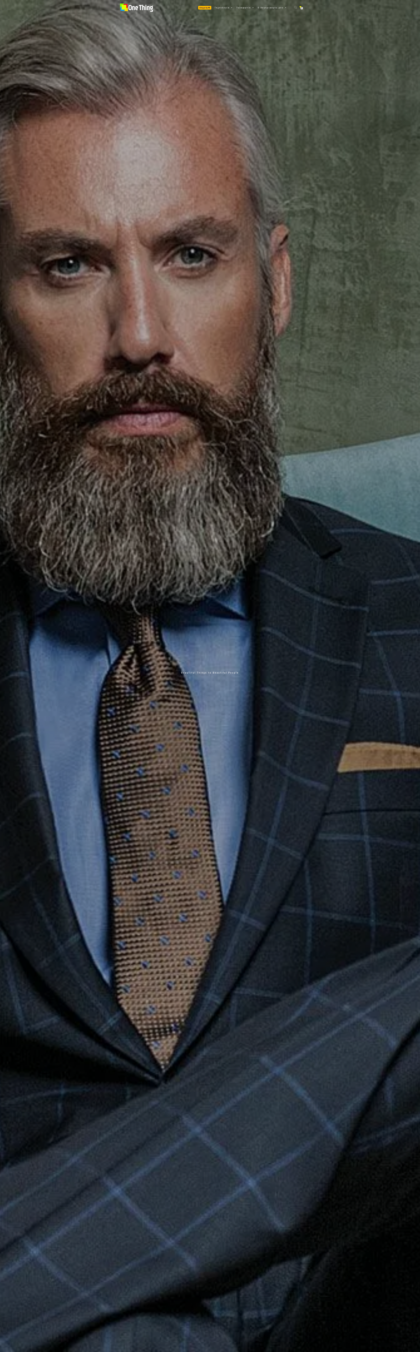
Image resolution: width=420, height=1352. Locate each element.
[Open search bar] (295, 7)
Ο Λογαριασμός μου (271, 7)
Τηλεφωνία (243, 7)
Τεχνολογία (222, 7)
